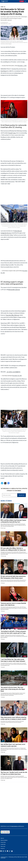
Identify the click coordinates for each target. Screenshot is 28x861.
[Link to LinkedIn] (12, 851)
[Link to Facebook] (1, 851)
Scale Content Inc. (14, 826)
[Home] (4, 1)
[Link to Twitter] (5, 851)
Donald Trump (12, 133)
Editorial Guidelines (4, 840)
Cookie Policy (3, 844)
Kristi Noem (4, 71)
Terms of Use (3, 846)
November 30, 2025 (17, 375)
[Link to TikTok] (9, 851)
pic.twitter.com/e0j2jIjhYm (13, 372)
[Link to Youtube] (7, 851)
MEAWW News (3, 826)
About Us (2, 838)
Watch (22, 1)
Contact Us (3, 848)
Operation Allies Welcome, (12, 315)
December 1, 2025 (22, 65)
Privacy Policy (3, 842)
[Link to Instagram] (3, 851)
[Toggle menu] (26, 1)
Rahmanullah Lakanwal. (14, 289)
